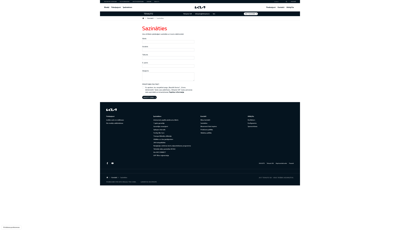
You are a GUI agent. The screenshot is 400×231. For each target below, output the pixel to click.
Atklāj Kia (290, 7)
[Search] (286, 1)
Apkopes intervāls (159, 129)
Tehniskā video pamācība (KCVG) (164, 149)
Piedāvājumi (271, 7)
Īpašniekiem (127, 7)
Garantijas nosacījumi (160, 126)
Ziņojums (145, 71)
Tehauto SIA (143, 18)
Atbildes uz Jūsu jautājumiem (163, 139)
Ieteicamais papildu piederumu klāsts (165, 120)
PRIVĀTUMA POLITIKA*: (150, 84)
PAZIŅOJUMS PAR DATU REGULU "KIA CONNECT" (122, 182)
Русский (293, 1)
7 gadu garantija (158, 123)
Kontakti (281, 7)
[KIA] (200, 7)
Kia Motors (251, 120)
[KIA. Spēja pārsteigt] (111, 109)
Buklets (156, 1)
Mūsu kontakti (205, 120)
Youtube (112, 163)
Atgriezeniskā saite (281, 163)
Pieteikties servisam (110, 1)
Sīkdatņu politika (206, 133)
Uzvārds (145, 46)
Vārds (144, 38)
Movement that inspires (209, 126)
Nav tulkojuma (250, 13)
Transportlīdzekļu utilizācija (162, 136)
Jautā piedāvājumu (138, 1)
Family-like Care (158, 133)
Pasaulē (291, 163)
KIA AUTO (262, 163)
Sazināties (160, 18)
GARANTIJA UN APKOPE (149, 182)
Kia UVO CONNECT (159, 152)
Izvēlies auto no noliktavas (115, 120)
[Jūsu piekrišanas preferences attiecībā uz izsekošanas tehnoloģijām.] (11, 227)
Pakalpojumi (116, 7)
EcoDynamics (252, 123)
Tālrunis (145, 55)
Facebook (107, 163)
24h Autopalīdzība (159, 142)
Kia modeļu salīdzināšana (114, 123)
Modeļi (106, 7)
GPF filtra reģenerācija (161, 155)
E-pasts (145, 63)
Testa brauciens (124, 1)
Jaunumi (149, 1)
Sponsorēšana (252, 126)
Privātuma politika (207, 129)
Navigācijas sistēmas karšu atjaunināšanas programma (172, 146)
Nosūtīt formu (148, 97)
